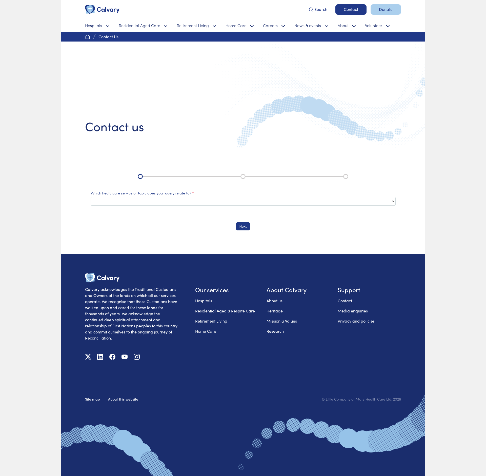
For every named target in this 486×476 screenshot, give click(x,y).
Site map (92, 399)
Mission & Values (282, 321)
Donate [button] (386, 9)
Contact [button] (351, 9)
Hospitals (203, 300)
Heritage (275, 310)
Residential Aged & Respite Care (225, 310)
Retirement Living (211, 321)
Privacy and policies (356, 321)
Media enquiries (353, 310)
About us (274, 300)
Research (275, 331)
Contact (345, 300)
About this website (123, 399)
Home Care (205, 331)
